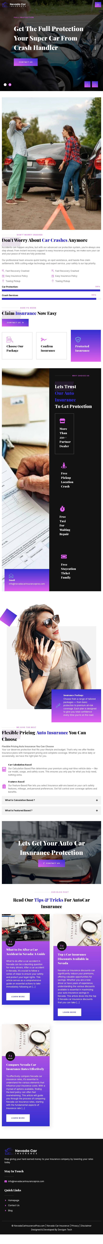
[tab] (5, 84)
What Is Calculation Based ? (20, 800)
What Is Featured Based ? (18, 810)
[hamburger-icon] (98, 4)
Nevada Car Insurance (58, 1226)
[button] (87, 84)
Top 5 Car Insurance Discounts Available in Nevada (73, 958)
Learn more (18, 997)
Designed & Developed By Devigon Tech (51, 1229)
